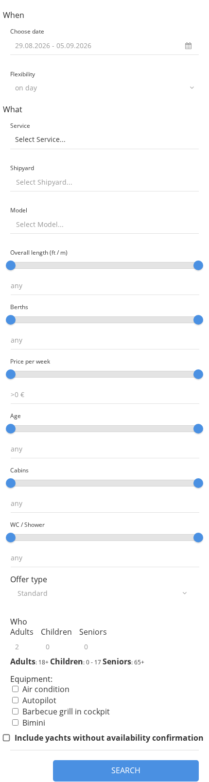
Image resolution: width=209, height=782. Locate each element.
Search (125, 770)
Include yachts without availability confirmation (109, 737)
